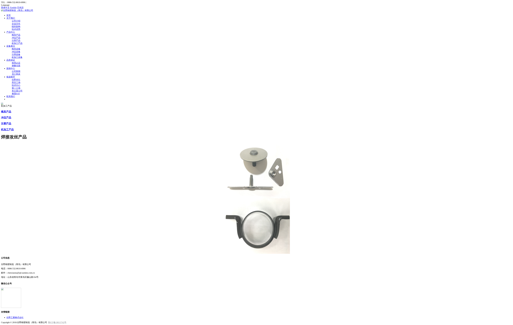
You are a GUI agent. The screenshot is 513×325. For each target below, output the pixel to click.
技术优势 (16, 29)
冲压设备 (16, 52)
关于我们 (10, 18)
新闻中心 (10, 68)
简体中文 (5, 7)
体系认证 (16, 63)
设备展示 (10, 46)
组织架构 (16, 26)
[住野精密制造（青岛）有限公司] (17, 10)
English (13, 7)
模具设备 (16, 49)
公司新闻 (16, 71)
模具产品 (16, 35)
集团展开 (10, 77)
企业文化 (16, 24)
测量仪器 (16, 66)
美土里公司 (17, 91)
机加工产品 (17, 43)
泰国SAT (16, 94)
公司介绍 (16, 21)
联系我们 (10, 96)
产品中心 (10, 32)
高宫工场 (16, 82)
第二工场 (16, 88)
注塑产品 (16, 40)
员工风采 (16, 74)
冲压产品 (16, 38)
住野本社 (16, 80)
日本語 (20, 7)
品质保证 (10, 60)
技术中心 (16, 85)
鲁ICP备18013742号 (57, 322)
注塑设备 (16, 54)
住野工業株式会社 (15, 317)
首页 (8, 15)
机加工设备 (17, 57)
